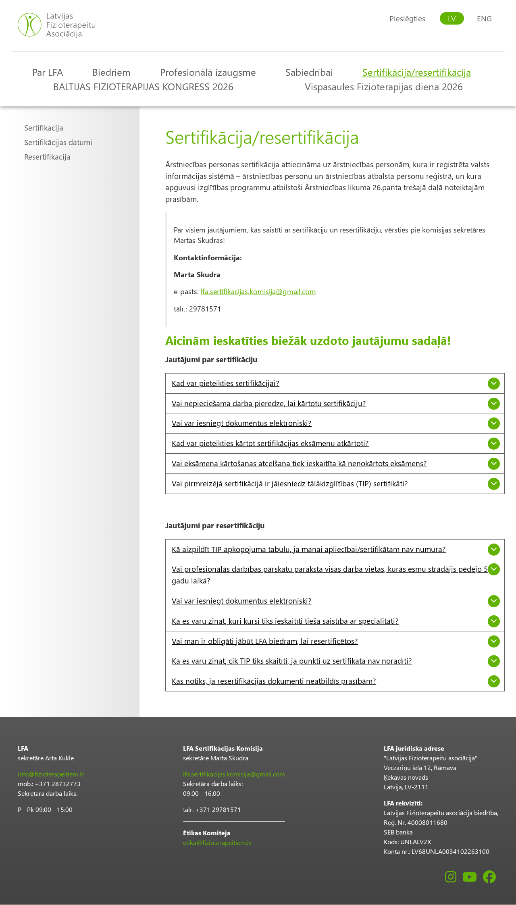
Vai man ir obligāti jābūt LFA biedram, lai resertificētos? (265, 641)
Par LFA (47, 71)
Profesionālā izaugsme (208, 71)
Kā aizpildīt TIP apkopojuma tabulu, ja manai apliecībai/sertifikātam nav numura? (309, 549)
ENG (484, 18)
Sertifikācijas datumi (58, 142)
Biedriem (111, 71)
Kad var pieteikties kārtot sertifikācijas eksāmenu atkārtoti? (270, 443)
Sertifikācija (43, 127)
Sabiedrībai (309, 71)
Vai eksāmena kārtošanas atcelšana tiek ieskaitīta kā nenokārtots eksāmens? (299, 463)
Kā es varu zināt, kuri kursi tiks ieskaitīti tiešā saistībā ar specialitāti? (285, 621)
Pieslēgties (407, 18)
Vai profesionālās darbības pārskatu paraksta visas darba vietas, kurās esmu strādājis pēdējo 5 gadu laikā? (330, 574)
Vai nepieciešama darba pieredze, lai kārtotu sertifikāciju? (269, 403)
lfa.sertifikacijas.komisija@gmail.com (258, 291)
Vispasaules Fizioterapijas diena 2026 (384, 86)
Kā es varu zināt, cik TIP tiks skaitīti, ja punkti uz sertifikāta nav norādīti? (292, 661)
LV (452, 18)
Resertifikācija (47, 157)
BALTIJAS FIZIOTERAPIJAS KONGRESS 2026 (143, 86)
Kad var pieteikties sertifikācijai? (225, 383)
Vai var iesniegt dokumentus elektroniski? (242, 423)
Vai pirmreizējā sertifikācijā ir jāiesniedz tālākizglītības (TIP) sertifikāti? (290, 483)
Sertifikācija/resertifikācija (416, 71)
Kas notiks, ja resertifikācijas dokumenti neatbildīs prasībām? (274, 681)
